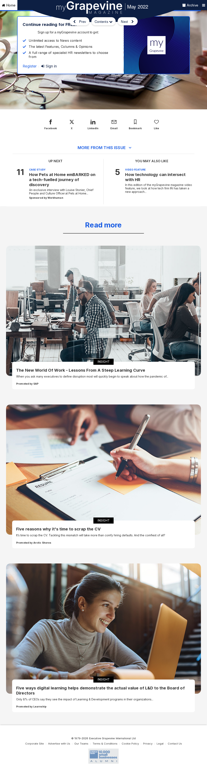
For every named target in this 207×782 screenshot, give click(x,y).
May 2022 (137, 6)
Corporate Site (34, 743)
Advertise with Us (59, 743)
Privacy (147, 743)
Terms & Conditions (105, 743)
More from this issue (102, 147)
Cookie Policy (130, 743)
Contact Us (175, 743)
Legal (160, 743)
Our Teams (81, 743)
